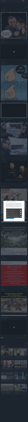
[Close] (23, 201)
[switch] (20, 210)
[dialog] (14, 211)
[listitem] (14, 209)
